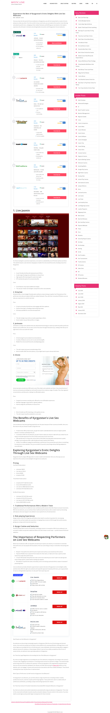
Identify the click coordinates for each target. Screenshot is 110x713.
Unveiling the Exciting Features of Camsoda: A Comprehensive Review (53, 704)
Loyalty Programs (82, 209)
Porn (87, 3)
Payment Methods (82, 225)
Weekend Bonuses (82, 278)
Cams (80, 3)
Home (45, 3)
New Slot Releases (82, 219)
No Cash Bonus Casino (83, 46)
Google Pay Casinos (83, 169)
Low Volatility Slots (83, 202)
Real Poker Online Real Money (85, 39)
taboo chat (56, 665)
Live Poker (80, 199)
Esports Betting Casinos (84, 159)
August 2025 (81, 304)
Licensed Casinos (82, 192)
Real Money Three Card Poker (85, 69)
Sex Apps (80, 242)
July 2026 (80, 290)
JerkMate (33, 606)
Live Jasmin (34, 577)
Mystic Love (18, 2)
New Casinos (81, 215)
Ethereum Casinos (82, 163)
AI (96, 3)
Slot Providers (81, 255)
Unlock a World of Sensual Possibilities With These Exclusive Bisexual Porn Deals (31, 702)
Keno (79, 189)
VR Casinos (81, 275)
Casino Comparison (83, 123)
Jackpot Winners (82, 186)
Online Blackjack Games (84, 21)
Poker (79, 229)
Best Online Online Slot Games (86, 52)
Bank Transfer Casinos (83, 110)
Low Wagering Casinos (83, 205)
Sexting (74, 3)
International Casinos (83, 182)
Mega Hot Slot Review (83, 73)
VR (92, 3)
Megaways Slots (82, 212)
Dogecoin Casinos (82, 156)
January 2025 (81, 310)
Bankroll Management (83, 113)
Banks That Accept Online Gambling (87, 27)
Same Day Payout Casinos (84, 238)
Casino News (81, 126)
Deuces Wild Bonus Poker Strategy (86, 61)
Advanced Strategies (83, 103)
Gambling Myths (82, 166)
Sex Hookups (81, 245)
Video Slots (81, 268)
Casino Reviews (82, 130)
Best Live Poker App (83, 17)
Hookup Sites (53, 3)
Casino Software (82, 136)
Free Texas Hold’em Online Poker (86, 88)
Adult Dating (64, 3)
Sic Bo (79, 252)
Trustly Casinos (82, 262)
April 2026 (80, 297)
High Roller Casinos (83, 173)
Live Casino (81, 196)
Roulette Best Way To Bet (84, 49)
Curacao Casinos (82, 153)
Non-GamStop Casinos (83, 222)
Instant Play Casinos (83, 179)
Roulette (80, 235)
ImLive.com (34, 621)
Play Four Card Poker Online (85, 36)
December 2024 (82, 313)
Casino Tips (81, 143)
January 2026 (81, 300)
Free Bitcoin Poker (83, 42)
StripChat (33, 591)
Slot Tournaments (82, 258)
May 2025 (80, 307)
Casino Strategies (82, 140)
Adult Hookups (81, 100)
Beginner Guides (82, 116)
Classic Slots (81, 149)
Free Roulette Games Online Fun (86, 79)
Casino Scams (81, 133)
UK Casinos (81, 265)
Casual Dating (81, 146)
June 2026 (80, 294)
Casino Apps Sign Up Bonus (85, 24)
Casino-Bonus (81, 76)
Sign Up (59, 578)
